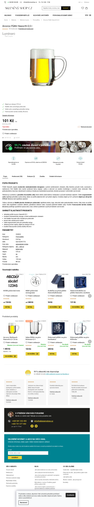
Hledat (65, 8)
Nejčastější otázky (11, 480)
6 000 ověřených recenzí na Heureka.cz (57, 374)
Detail (7, 307)
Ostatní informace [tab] (55, 176)
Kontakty (65, 482)
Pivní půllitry (20, 237)
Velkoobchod (10, 475)
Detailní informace (8, 115)
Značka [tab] (42, 176)
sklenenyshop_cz (36, 426)
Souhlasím (70, 495)
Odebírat (14, 457)
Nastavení (23, 502)
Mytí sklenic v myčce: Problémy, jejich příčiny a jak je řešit (45, 483)
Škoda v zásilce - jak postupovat (72, 479)
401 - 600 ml (20, 247)
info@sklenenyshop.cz (43, 421)
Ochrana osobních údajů (13, 478)
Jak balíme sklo (67, 477)
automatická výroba (22, 244)
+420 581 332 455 (19, 421)
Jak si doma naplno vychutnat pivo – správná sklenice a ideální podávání (45, 487)
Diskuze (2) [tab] (31, 176)
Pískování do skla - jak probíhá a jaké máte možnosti (75, 473)
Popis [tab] (5, 176)
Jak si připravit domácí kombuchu (44, 472)
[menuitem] (7, 15)
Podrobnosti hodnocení (25, 29)
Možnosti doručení (86, 127)
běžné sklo (19, 249)
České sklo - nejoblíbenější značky (72, 470)
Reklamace (9, 472)
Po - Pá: (44, 2)
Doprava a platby (11, 486)
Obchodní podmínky (12, 483)
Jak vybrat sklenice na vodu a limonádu (46, 470)
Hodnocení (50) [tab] (17, 176)
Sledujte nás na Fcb (32, 426)
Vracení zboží (10, 470)
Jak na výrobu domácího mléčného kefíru (46, 479)
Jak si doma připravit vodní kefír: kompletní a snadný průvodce (47, 476)
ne (16, 254)
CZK (79, 2)
